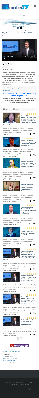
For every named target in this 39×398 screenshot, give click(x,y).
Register (17, 15)
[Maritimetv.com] (16, 6)
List (17, 109)
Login (23, 15)
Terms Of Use (24, 384)
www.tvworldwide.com (9, 360)
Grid (7, 109)
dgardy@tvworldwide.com (10, 358)
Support (29, 389)
